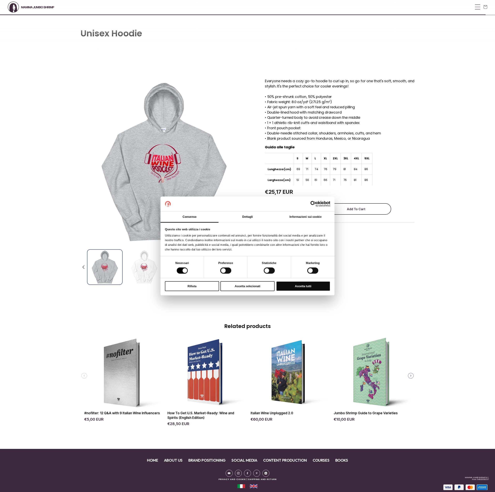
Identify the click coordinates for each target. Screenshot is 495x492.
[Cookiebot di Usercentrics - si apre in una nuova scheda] (313, 204)
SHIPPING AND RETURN (262, 479)
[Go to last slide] (83, 267)
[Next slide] (411, 375)
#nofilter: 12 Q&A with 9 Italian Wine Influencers (122, 413)
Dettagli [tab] (247, 216)
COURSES (321, 460)
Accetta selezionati (247, 286)
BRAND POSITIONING (207, 460)
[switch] (225, 270)
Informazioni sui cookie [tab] (305, 216)
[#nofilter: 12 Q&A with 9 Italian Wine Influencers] (122, 374)
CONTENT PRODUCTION (285, 460)
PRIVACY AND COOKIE (232, 479)
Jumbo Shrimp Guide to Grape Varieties (366, 413)
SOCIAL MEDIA (244, 460)
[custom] (229, 473)
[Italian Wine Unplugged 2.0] (289, 374)
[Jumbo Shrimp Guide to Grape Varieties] (372, 374)
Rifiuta (192, 286)
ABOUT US (173, 460)
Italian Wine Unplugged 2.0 (272, 413)
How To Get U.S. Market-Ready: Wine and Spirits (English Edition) (200, 415)
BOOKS (341, 460)
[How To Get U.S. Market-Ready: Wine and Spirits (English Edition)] (205, 374)
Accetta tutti (303, 286)
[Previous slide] (84, 375)
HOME (152, 460)
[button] (246, 7)
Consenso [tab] (189, 216)
